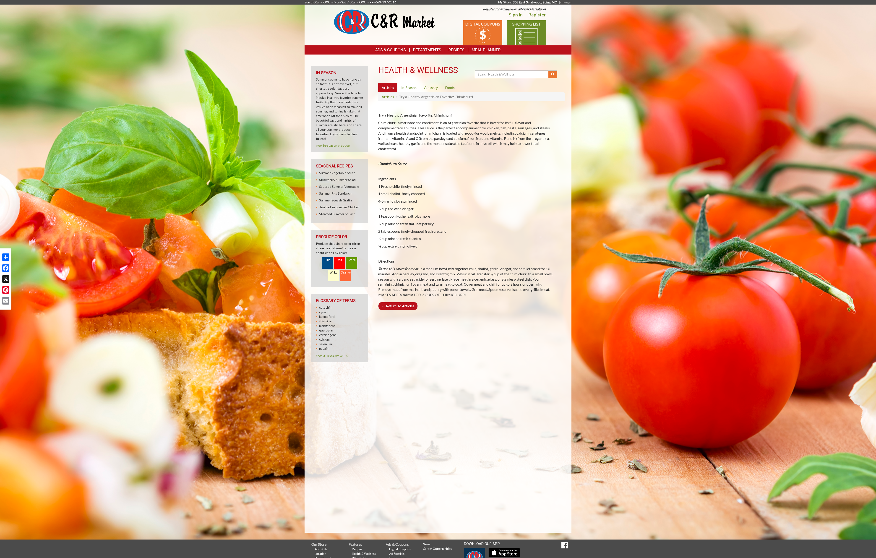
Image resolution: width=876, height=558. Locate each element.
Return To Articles (398, 306)
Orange (346, 272)
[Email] (5, 300)
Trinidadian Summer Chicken (339, 207)
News (426, 544)
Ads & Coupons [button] (390, 49)
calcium (324, 339)
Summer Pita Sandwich (335, 193)
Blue (327, 260)
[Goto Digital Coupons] (482, 32)
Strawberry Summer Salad (337, 180)
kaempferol (327, 316)
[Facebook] (5, 268)
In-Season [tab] (409, 87)
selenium (325, 344)
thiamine (325, 321)
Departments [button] (427, 49)
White (333, 272)
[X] (5, 279)
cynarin (324, 312)
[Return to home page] (384, 21)
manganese (327, 326)
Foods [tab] (450, 87)
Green (351, 260)
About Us (321, 549)
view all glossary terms (332, 355)
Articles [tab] (388, 87)
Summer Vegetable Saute (337, 173)
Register (537, 14)
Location (320, 553)
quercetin (326, 330)
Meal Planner (486, 49)
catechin (325, 307)
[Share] (5, 257)
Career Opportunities (437, 548)
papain (323, 348)
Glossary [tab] (431, 87)
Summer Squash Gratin (335, 200)
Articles (388, 96)
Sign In (516, 14)
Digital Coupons (400, 549)
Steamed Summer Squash (337, 214)
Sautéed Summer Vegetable (339, 186)
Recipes (456, 49)
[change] (565, 2)
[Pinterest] (5, 290)
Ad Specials (396, 553)
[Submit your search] (552, 74)
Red (339, 260)
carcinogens (327, 335)
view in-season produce (333, 145)
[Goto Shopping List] (526, 32)
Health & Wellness (364, 553)
